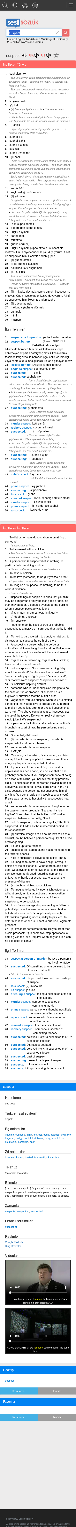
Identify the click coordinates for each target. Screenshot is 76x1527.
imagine (9, 1134)
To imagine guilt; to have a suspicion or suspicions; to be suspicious (32, 899)
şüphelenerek (38, 490)
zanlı (17, 157)
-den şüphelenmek (22, 224)
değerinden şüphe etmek (26, 228)
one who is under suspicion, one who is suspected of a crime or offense (34, 741)
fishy (47, 1138)
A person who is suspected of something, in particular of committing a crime (34, 563)
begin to (21, 369)
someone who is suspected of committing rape (47, 1019)
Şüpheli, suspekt (28, 264)
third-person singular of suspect (44, 1068)
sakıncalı (15, 149)
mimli (14, 315)
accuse (55, 1134)
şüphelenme (35, 408)
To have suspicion (21, 573)
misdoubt (36, 986)
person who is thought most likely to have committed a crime (50, 1011)
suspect (9, 1380)
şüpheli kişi (16, 137)
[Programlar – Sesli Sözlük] (36, 6)
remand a (22, 1025)
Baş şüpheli (37, 486)
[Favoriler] (55, 57)
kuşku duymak (20, 232)
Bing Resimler (13, 1246)
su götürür (17, 188)
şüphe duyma (40, 455)
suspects (17, 1064)
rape (19, 1017)
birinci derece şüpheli (45, 505)
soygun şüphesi (43, 427)
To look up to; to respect (26, 846)
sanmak (16, 311)
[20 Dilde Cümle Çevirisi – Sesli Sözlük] (15, 6)
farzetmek (17, 240)
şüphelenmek (18, 73)
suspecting (18, 408)
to (17, 494)
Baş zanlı (35, 474)
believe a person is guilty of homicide (60, 960)
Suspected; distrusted (24, 735)
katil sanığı (38, 423)
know (51, 1157)
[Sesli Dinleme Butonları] (34, 57)
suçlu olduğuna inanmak (26, 192)
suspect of (11, 1227)
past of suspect (36, 1056)
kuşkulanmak (18, 101)
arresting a (23, 994)
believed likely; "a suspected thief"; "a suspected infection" (49, 1050)
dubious (38, 1138)
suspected (18, 373)
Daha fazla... (19, 1391)
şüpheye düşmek (44, 368)
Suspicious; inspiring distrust (28, 684)
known (19, 1157)
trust (57, 1157)
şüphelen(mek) (20, 244)
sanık (16, 125)
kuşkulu (20, 272)
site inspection (26, 337)
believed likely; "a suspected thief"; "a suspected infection (49, 1039)
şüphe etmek (23, 260)
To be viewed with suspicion (27, 549)
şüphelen (20, 196)
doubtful (28, 1138)
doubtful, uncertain (25, 616)
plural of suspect (38, 1064)
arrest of (21, 498)
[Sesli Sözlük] (6, 6)
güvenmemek (23, 303)
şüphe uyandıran (20, 153)
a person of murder (29, 958)
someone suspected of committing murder (46, 1003)
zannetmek (18, 236)
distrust (38, 1134)
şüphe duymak (19, 145)
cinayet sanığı (42, 502)
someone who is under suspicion (31, 747)
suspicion (21, 620)
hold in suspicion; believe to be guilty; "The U (38, 858)
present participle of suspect (45, 1060)
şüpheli (14, 105)
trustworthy (40, 1157)
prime (20, 486)
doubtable (10, 1142)
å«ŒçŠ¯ (16, 751)
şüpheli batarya (52, 365)
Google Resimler (14, 1242)
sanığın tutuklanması (57, 498)
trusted (29, 1157)
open (32, 1142)
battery (21, 341)
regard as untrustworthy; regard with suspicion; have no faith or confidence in (37, 662)
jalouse (30, 990)
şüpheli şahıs (18, 140)
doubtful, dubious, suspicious (33, 885)
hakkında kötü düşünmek (26, 268)
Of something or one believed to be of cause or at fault (48, 968)
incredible (23, 1142)
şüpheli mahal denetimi (57, 337)
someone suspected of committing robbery (48, 1031)
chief (19, 474)
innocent (10, 1157)
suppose (20, 1134)
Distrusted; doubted (39, 1045)
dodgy (19, 1138)
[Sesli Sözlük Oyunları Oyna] (25, 6)
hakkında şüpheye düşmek (27, 307)
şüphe (31, 494)
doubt (46, 1134)
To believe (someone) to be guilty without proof (38, 577)
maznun (16, 319)
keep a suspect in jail (48, 1025)
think (29, 1134)
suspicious (58, 1138)
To (18, 990)
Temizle (57, 1391)
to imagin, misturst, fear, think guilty (36, 612)
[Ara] (66, 33)
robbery (21, 427)
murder (21, 423)
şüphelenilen (34, 376)
